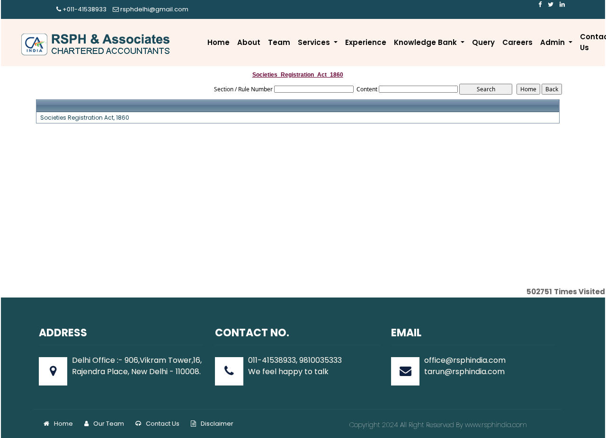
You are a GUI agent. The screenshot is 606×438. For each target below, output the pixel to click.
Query (483, 42)
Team (279, 42)
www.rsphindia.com (495, 424)
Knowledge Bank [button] (426, 42)
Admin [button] (553, 42)
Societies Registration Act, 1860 (84, 118)
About (248, 42)
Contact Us (162, 423)
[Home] (97, 44)
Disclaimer (217, 423)
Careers (517, 42)
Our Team (108, 423)
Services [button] (315, 42)
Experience (365, 42)
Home (218, 42)
